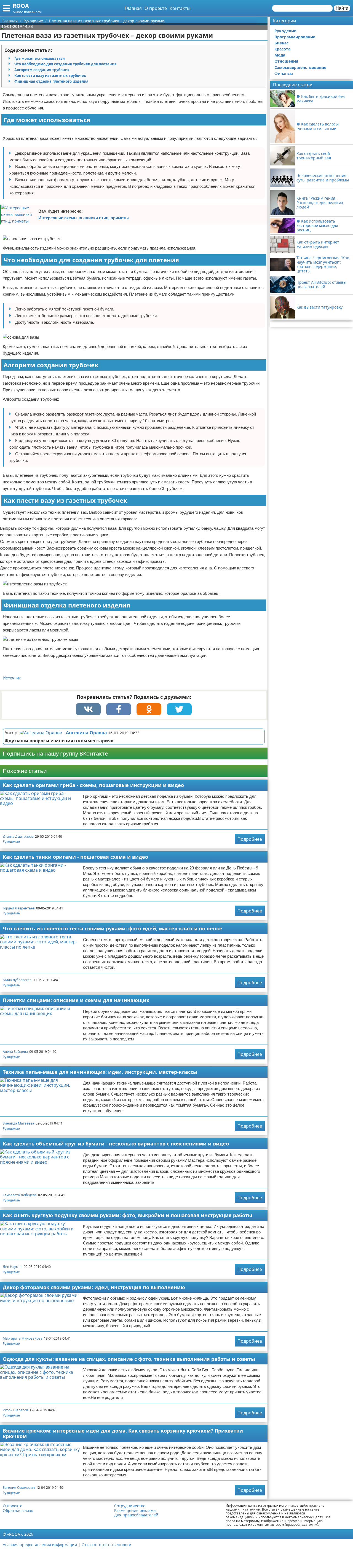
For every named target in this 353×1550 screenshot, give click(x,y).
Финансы (283, 73)
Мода (279, 55)
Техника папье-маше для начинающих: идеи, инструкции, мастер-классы (100, 1072)
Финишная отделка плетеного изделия (51, 81)
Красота (282, 49)
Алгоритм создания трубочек (41, 69)
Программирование (294, 36)
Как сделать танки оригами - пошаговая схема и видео (75, 856)
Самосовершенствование (300, 67)
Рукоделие (11, 841)
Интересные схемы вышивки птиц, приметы (83, 217)
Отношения (286, 61)
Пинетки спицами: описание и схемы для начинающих (76, 1000)
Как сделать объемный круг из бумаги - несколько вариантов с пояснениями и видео (116, 1143)
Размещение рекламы (135, 1510)
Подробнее (249, 839)
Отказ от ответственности (106, 1544)
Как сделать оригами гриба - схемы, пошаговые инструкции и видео (93, 785)
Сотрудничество (129, 1506)
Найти (342, 8)
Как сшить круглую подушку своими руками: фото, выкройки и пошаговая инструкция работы (127, 1215)
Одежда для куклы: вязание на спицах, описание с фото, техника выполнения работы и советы (129, 1359)
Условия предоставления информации (40, 1544)
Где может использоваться (39, 58)
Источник (12, 678)
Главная (133, 8)
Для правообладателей (136, 1515)
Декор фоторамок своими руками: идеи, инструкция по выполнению (94, 1287)
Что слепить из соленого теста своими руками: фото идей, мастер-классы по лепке (112, 928)
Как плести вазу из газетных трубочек (50, 75)
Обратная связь (18, 1510)
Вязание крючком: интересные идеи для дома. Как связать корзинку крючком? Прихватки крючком (123, 1433)
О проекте (156, 8)
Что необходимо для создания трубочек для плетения (65, 63)
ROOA (21, 5)
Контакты (180, 8)
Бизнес (281, 42)
